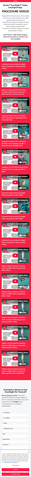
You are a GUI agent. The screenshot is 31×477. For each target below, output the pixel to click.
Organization (6, 439)
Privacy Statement (14, 462)
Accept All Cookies (15, 474)
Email (5, 423)
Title (4, 434)
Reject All (15, 469)
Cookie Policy (7, 462)
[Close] (29, 452)
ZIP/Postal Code (8, 428)
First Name (6, 412)
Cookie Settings (15, 465)
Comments (6, 444)
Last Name (6, 418)
